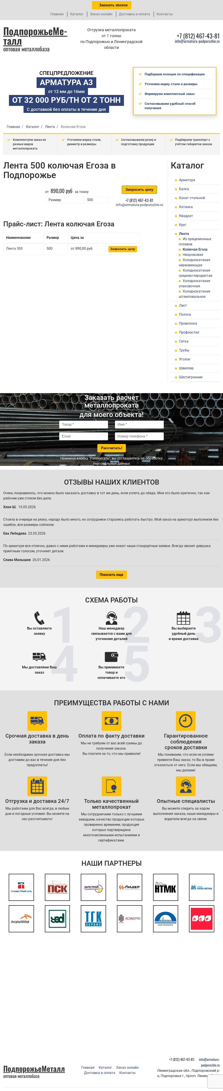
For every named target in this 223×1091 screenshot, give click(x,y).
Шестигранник (191, 377)
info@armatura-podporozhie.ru (197, 41)
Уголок (184, 359)
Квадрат (186, 216)
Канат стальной (192, 198)
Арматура (187, 180)
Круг (182, 225)
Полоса (185, 314)
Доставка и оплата (134, 14)
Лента (184, 234)
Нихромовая (193, 255)
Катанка (186, 207)
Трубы (184, 350)
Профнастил (189, 332)
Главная (57, 14)
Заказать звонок (113, 5)
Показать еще (111, 575)
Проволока (188, 323)
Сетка (184, 341)
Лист (183, 305)
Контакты (165, 14)
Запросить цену (139, 189)
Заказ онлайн (101, 14)
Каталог (76, 14)
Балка (184, 189)
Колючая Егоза (195, 249)
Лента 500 (14, 248)
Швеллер (186, 368)
